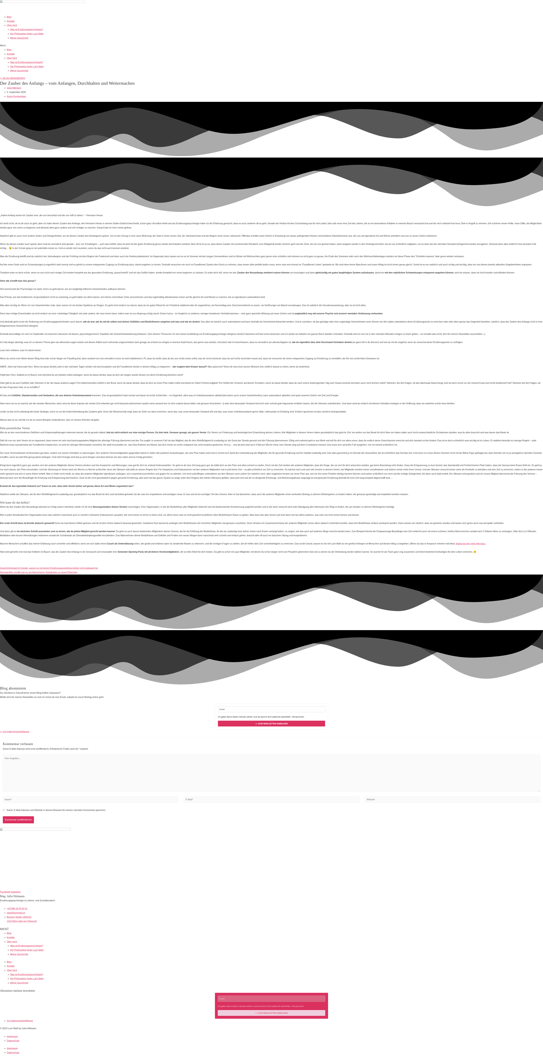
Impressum (12, 1036)
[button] (271, 45)
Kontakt (10, 21)
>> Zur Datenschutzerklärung (14, 731)
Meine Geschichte (19, 38)
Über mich (12, 25)
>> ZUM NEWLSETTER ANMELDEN (271, 723)
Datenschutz (13, 1040)
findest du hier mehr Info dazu (470, 543)
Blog (9, 17)
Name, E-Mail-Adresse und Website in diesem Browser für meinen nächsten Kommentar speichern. (56, 810)
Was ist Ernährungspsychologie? (26, 29)
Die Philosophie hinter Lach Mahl (27, 34)
